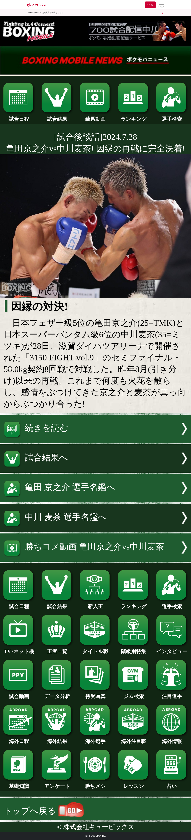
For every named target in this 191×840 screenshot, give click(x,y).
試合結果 (57, 119)
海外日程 (19, 741)
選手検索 (172, 119)
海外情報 (172, 741)
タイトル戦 (95, 651)
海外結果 (57, 741)
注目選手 (172, 696)
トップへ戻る (31, 811)
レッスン (133, 786)
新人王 (95, 606)
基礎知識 (19, 786)
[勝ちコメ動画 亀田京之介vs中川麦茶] (95, 558)
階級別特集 (133, 651)
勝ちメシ (95, 786)
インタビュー (171, 651)
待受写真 (95, 696)
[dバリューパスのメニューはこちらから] (161, 5)
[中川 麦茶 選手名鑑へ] (95, 529)
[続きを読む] (95, 440)
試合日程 (19, 119)
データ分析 (57, 696)
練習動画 (95, 119)
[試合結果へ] (95, 470)
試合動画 (19, 696)
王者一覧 (57, 651)
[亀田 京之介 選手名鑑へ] (95, 499)
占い (172, 786)
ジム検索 (133, 696)
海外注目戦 (133, 741)
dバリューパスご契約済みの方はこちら (46, 12)
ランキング (134, 119)
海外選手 (95, 741)
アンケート (57, 786)
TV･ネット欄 (19, 651)
